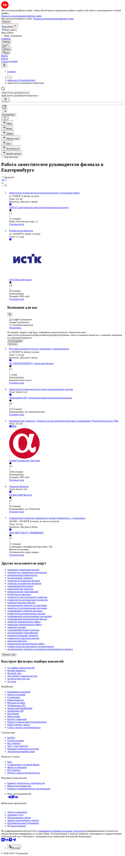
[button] (4, 56)
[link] (6, 49)
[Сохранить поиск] (4, 107)
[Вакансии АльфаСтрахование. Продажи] (65, 443)
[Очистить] (5, 99)
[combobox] (15, 92)
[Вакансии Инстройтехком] (65, 259)
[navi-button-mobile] (4, 65)
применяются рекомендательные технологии (61, 831)
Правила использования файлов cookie (53, 18)
